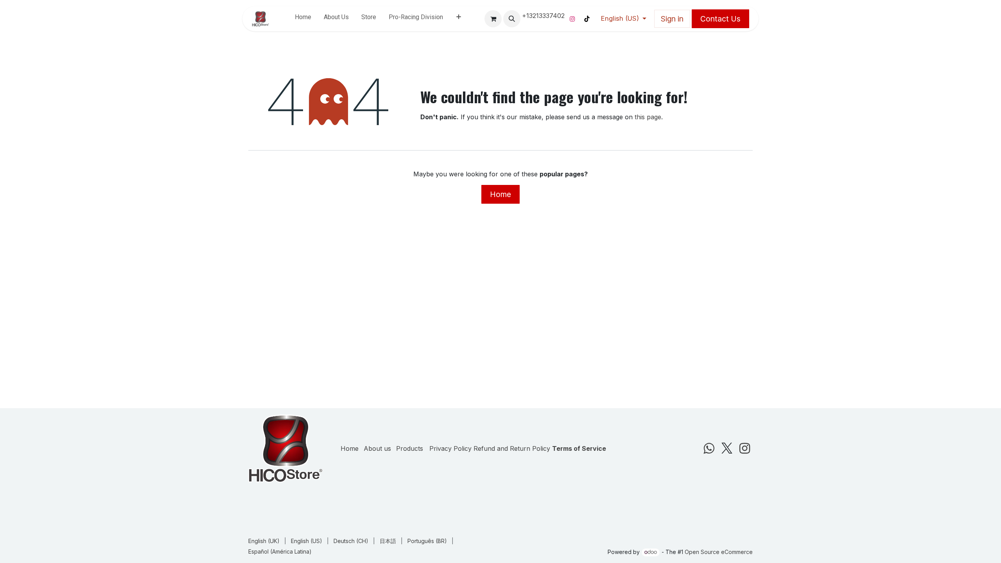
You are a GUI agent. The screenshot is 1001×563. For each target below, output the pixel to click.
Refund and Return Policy (512, 448)
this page (648, 117)
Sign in (672, 18)
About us (377, 448)
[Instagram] (572, 19)
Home (500, 194)
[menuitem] (303, 18)
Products (409, 448)
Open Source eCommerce (719, 552)
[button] (511, 18)
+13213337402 (543, 16)
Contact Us (720, 18)
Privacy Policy (450, 448)
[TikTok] (587, 19)
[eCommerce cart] (493, 18)
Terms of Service (579, 448)
